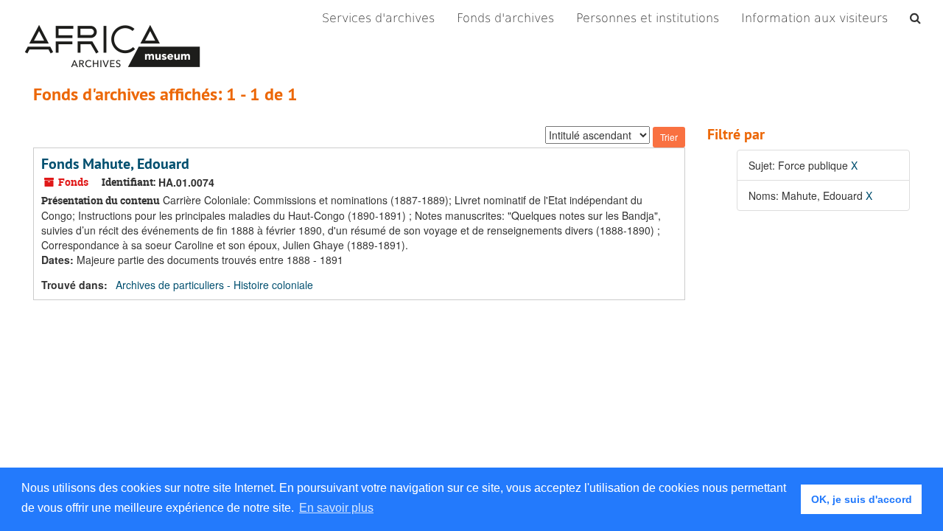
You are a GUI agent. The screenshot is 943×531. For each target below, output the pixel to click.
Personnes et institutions (647, 18)
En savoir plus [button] (336, 508)
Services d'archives (378, 18)
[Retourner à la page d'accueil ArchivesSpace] (112, 18)
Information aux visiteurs (814, 18)
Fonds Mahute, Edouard (115, 163)
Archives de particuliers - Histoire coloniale (214, 284)
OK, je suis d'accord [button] (861, 499)
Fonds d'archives (505, 18)
